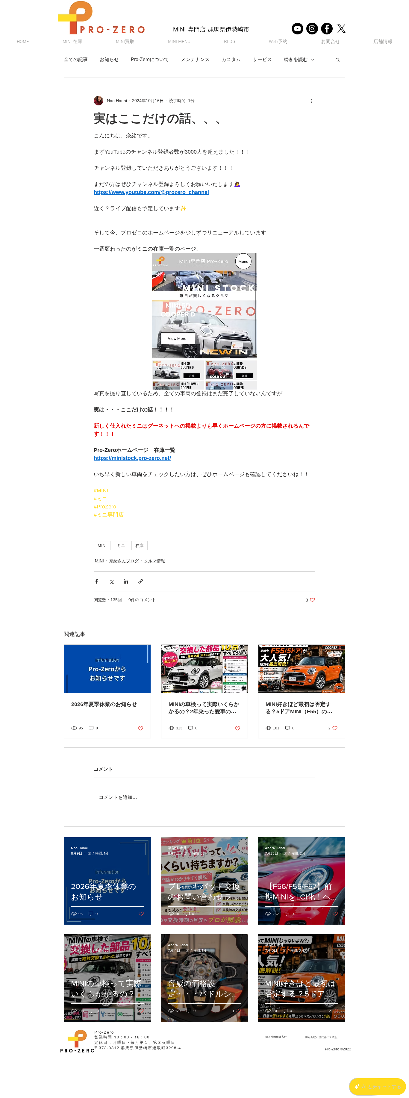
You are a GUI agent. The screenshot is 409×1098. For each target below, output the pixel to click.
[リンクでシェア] (140, 581)
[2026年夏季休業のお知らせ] (107, 669)
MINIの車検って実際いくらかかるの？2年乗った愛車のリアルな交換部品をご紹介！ (204, 708)
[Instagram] (312, 28)
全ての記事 (76, 59)
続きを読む (296, 59)
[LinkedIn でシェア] (126, 581)
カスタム (231, 59)
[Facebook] (327, 28)
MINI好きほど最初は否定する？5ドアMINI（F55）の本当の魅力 (299, 708)
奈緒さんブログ (124, 560)
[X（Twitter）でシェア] (111, 581)
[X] (341, 28)
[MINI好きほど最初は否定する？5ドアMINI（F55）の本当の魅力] (301, 669)
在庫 (139, 545)
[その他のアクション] (311, 100)
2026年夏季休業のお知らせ (104, 704)
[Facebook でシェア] (96, 581)
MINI (102, 545)
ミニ (121, 545)
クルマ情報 (154, 560)
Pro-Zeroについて (150, 59)
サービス (262, 59)
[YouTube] (297, 28)
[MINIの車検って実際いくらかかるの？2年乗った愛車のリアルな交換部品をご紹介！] (204, 669)
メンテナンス (195, 59)
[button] (179, 42)
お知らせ (109, 59)
